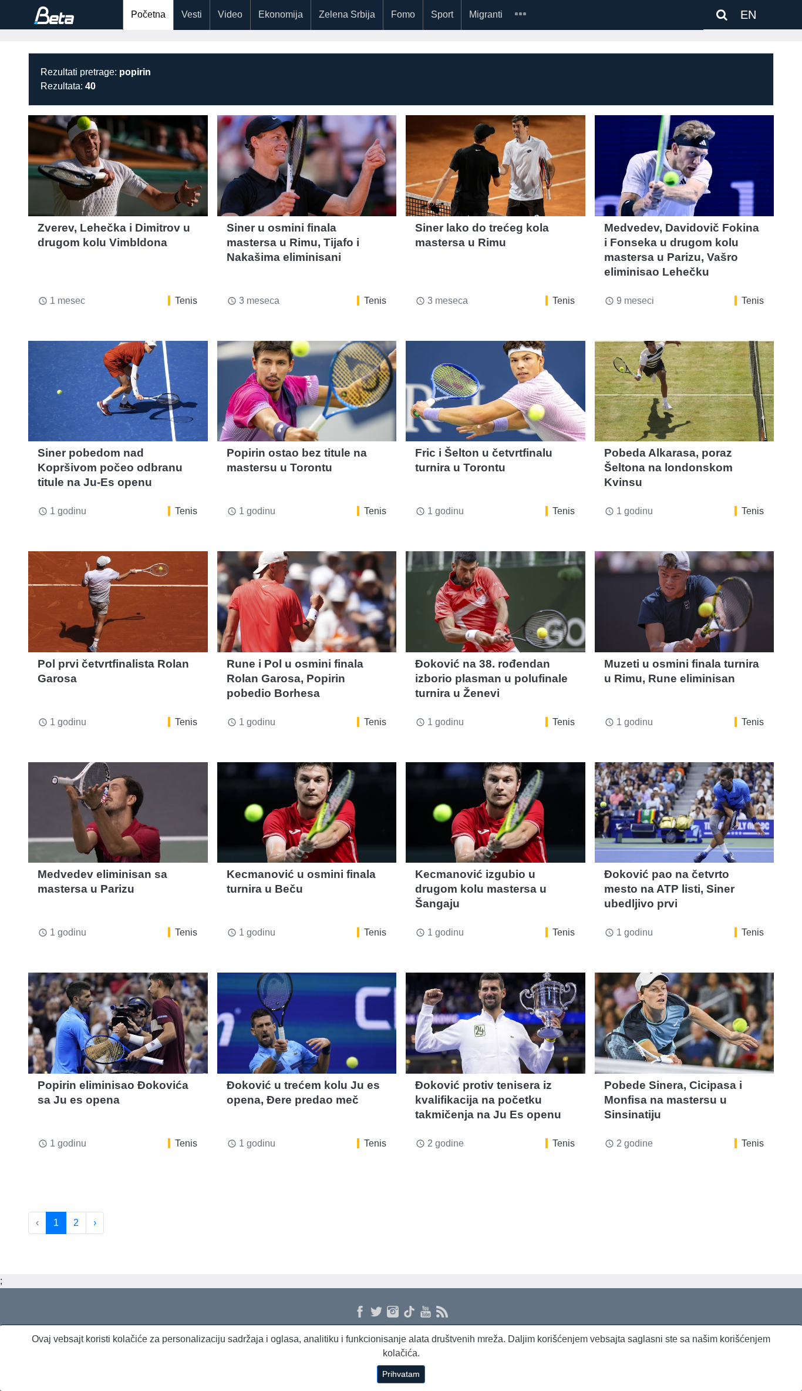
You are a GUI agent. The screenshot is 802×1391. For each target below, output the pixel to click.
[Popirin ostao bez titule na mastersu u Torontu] (307, 391)
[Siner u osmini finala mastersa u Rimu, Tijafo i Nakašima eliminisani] (307, 165)
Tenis (186, 301)
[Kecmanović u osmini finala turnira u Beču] (307, 812)
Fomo (403, 14)
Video (230, 14)
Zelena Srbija (347, 14)
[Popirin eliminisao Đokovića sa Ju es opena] (118, 1023)
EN (748, 14)
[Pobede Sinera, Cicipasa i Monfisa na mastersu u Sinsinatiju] (684, 1023)
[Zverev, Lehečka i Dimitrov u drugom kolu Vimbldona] (118, 165)
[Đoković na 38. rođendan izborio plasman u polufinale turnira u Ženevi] (495, 601)
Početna (148, 14)
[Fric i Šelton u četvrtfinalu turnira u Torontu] (495, 391)
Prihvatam (401, 1374)
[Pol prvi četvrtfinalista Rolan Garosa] (118, 601)
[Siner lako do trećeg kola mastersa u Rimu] (495, 165)
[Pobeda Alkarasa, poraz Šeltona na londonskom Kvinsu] (684, 391)
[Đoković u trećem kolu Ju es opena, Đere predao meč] (307, 1023)
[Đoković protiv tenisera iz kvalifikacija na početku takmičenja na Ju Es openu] (495, 1023)
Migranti (486, 14)
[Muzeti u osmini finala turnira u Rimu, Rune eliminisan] (684, 601)
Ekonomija (280, 14)
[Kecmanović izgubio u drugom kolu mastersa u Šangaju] (495, 812)
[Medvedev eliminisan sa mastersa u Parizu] (118, 812)
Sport (442, 14)
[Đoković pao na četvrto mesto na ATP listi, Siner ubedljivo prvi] (684, 812)
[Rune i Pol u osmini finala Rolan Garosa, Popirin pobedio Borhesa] (307, 601)
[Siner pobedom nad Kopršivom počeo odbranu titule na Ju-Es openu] (118, 391)
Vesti (191, 14)
